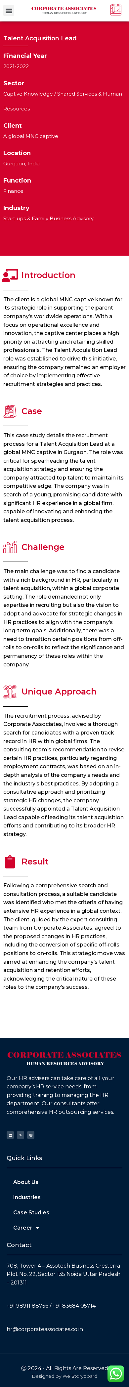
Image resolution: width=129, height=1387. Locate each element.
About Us (25, 1182)
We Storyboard (80, 1376)
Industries (27, 1197)
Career (22, 1228)
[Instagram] (30, 1135)
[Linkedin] (10, 1135)
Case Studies (31, 1212)
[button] (8, 10)
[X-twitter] (20, 1135)
